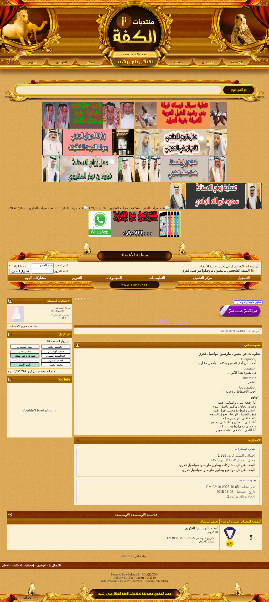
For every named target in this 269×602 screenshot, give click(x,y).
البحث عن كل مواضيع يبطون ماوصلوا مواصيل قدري (218, 470)
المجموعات (113, 278)
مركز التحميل (202, 278)
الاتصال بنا (55, 565)
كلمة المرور (61, 271)
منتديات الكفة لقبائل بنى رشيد (236, 266)
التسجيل (244, 278)
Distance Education (156, 580)
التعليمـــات (157, 278)
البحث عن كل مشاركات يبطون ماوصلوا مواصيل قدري (217, 465)
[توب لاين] (30, 598)
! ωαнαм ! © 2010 (144, 577)
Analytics (136, 580)
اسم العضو (61, 265)
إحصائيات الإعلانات (23, 565)
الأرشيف (41, 565)
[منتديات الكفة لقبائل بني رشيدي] (134, 34)
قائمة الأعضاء (208, 266)
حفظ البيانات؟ (17, 266)
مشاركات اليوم (35, 278)
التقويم (77, 278)
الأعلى (5, 565)
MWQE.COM (150, 574)
